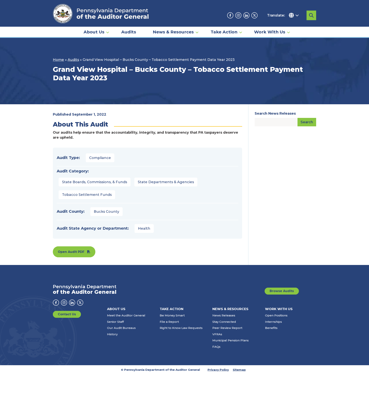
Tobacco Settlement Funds (87, 195)
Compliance (100, 158)
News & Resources (173, 31)
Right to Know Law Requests (181, 328)
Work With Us (269, 31)
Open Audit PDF (71, 252)
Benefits (271, 328)
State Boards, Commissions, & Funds (94, 182)
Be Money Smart (172, 315)
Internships (273, 322)
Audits (128, 31)
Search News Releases (275, 113)
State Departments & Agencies (166, 182)
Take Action (224, 31)
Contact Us (67, 314)
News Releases (223, 315)
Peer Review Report (227, 328)
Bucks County (106, 211)
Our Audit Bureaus (121, 328)
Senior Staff (115, 322)
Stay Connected (224, 322)
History (112, 334)
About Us (94, 31)
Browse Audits (282, 291)
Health (144, 228)
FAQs (216, 346)
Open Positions (276, 315)
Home (58, 60)
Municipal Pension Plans (230, 340)
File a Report (169, 322)
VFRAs (217, 334)
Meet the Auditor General (126, 315)
